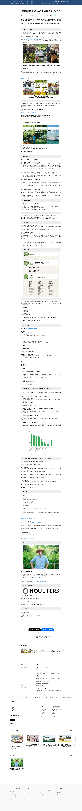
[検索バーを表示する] (71, 1)
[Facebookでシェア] (53, 16)
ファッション (38, 3)
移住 (38, 675)
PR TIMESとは (12, 791)
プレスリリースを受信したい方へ (15, 795)
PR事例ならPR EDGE (43, 794)
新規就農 (57, 673)
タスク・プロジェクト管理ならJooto (45, 790)
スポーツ (57, 3)
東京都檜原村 (38, 680)
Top (10, 3)
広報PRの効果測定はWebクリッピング (28, 798)
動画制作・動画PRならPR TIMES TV (27, 792)
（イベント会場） (45, 678)
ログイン (68, 1)
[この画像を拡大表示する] (26, 651)
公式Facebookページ (60, 790)
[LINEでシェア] (55, 16)
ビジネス (49, 3)
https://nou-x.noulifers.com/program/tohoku (28, 112)
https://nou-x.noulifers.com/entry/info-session (30, 39)
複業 (44, 673)
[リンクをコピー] (60, 16)
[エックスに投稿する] (51, 16)
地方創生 (53, 670)
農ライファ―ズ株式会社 (25, 697)
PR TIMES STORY (25, 790)
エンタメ (27, 3)
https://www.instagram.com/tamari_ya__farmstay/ (29, 538)
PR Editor (23, 800)
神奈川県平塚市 (39, 681)
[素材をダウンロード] (58, 16)
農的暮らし (39, 673)
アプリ (23, 3)
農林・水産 (39, 667)
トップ (11, 697)
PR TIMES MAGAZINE (25, 796)
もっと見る (70, 730)
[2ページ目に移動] (70, 733)
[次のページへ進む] (63, 650)
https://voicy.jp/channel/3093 (40, 581)
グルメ (53, 3)
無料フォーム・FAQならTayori (44, 792)
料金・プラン (12, 793)
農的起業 (47, 670)
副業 (48, 673)
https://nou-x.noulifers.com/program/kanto (28, 118)
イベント (38, 664)
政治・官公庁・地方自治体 (48, 667)
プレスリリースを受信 (56, 1)
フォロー (12, 720)
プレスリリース (16, 697)
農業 (38, 670)
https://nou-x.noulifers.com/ (36, 20)
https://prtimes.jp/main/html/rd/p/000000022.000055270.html (31, 522)
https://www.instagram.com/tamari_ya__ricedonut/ (30, 534)
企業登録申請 (63, 1)
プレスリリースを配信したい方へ (15, 797)
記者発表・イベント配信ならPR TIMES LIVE (29, 794)
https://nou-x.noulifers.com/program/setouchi (29, 123)
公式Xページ (58, 794)
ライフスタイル (44, 3)
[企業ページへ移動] (13, 709)
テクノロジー (14, 3)
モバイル (19, 3)
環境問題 (52, 673)
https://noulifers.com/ (24, 597)
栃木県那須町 (38, 678)
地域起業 (42, 670)
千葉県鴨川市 (51, 678)
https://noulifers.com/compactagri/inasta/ (28, 518)
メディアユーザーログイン (35, 629)
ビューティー (32, 3)
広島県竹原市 (38, 683)
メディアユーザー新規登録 (47, 629)
